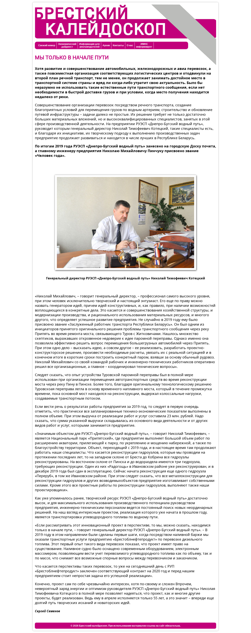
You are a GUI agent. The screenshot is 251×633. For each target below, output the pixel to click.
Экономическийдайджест (67, 45)
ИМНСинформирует (144, 45)
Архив (106, 45)
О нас (130, 45)
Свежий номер (46, 45)
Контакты (118, 45)
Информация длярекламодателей (89, 45)
